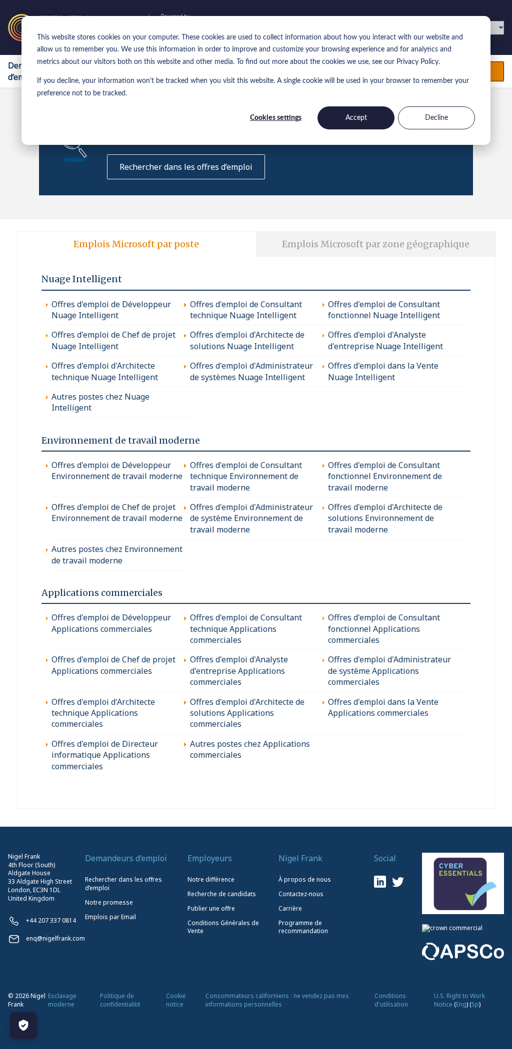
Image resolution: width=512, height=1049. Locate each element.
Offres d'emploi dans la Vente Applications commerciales (383, 707)
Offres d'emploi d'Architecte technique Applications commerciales (103, 713)
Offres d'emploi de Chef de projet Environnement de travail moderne (117, 513)
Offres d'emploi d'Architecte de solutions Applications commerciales (247, 713)
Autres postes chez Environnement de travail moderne (117, 554)
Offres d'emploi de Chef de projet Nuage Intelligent (114, 340)
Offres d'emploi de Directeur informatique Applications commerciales (105, 755)
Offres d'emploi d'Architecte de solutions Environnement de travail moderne (385, 518)
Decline (436, 117)
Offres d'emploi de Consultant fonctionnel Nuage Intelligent (384, 310)
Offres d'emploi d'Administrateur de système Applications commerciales (389, 670)
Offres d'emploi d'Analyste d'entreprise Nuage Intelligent (385, 340)
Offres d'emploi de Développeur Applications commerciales (111, 623)
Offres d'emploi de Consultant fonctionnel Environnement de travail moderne (385, 476)
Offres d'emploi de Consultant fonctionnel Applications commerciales (384, 628)
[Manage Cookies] (23, 1025)
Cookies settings (276, 117)
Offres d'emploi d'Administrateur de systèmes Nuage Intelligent (251, 371)
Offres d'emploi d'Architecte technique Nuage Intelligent (105, 371)
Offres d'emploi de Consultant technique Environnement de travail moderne (246, 476)
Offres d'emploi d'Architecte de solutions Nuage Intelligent (247, 340)
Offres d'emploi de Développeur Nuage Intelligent (111, 310)
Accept (356, 117)
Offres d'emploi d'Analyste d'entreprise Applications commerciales (239, 670)
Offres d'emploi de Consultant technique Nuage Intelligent (246, 310)
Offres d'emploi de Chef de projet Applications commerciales (114, 665)
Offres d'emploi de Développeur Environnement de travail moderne (117, 471)
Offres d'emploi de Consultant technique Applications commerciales (246, 628)
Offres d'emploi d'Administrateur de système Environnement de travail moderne (251, 518)
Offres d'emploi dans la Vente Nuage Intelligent (383, 371)
